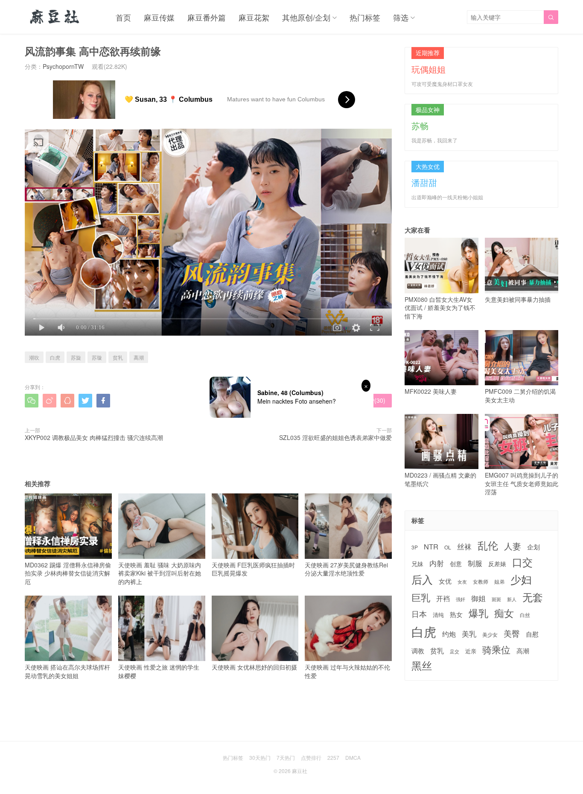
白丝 (525, 614)
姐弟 (499, 581)
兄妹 (417, 563)
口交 (522, 562)
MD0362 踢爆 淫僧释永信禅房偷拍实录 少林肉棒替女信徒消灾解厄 (68, 573)
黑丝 (421, 665)
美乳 (469, 634)
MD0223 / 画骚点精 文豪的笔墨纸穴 (440, 479)
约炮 (449, 634)
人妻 (512, 546)
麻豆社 (299, 770)
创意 (456, 563)
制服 (475, 563)
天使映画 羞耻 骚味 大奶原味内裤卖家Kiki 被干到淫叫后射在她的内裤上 (159, 573)
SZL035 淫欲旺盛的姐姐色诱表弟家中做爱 (335, 437)
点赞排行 (311, 757)
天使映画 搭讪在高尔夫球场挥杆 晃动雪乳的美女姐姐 (67, 671)
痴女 (504, 613)
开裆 (443, 598)
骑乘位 (496, 649)
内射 (436, 563)
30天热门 (260, 757)
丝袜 (464, 546)
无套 (532, 597)
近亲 (470, 651)
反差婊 (497, 563)
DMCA (353, 757)
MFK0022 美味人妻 (431, 391)
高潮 (139, 357)
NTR (431, 547)
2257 (333, 757)
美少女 (490, 634)
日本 (419, 613)
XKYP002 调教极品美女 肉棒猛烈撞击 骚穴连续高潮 (94, 437)
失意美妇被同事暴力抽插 (518, 299)
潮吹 (34, 357)
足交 (454, 651)
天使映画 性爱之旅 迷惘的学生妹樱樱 (158, 671)
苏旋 (76, 357)
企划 (533, 546)
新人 (511, 599)
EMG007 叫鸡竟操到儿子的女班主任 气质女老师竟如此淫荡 (521, 483)
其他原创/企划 (306, 17)
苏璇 (97, 357)
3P (414, 547)
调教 (417, 650)
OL (447, 547)
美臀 (512, 633)
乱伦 (488, 545)
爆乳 (478, 613)
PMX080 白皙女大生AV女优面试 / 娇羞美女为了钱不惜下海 (440, 307)
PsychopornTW (63, 66)
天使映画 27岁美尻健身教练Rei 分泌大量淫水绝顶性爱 (346, 569)
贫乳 (118, 357)
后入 (422, 579)
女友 (462, 582)
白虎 (55, 357)
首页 (123, 17)
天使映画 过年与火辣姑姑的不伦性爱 (347, 671)
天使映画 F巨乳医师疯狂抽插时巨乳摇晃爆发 (253, 569)
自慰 (532, 633)
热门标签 (365, 17)
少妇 (521, 579)
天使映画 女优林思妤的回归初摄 (254, 667)
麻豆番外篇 (206, 17)
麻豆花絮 (254, 17)
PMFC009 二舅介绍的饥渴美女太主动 (520, 395)
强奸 (460, 599)
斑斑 (496, 599)
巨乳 (420, 597)
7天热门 (286, 757)
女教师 (480, 581)
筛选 (400, 17)
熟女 (456, 614)
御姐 (478, 598)
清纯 (438, 615)
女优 (445, 580)
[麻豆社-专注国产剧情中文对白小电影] (55, 17)
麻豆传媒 (159, 17)
